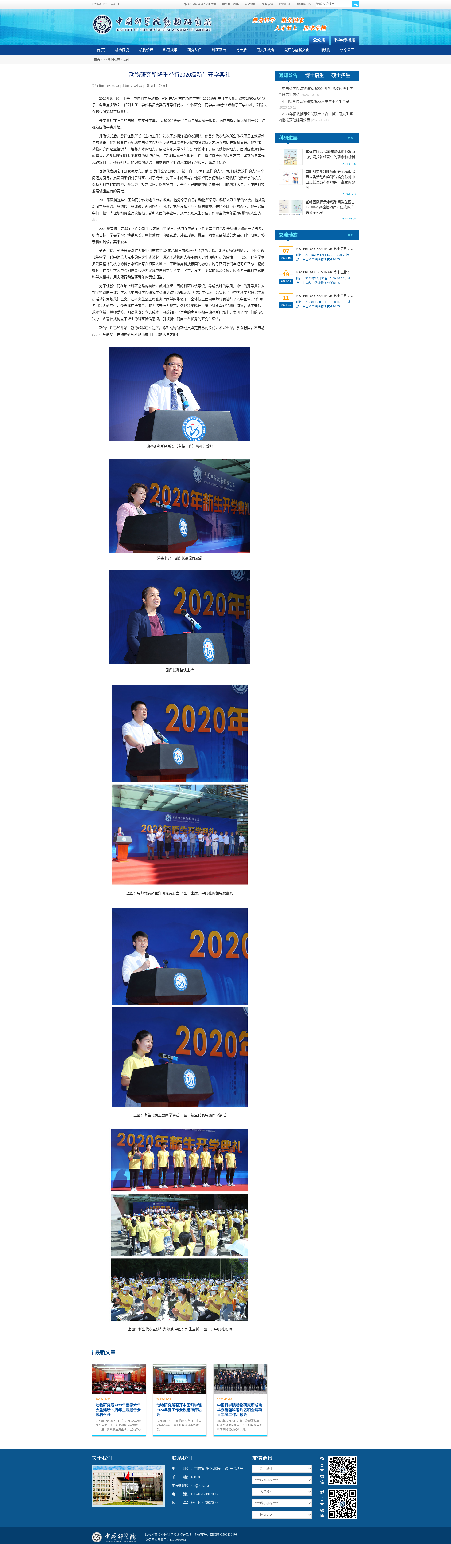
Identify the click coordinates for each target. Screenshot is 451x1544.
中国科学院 (304, 4)
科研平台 (219, 50)
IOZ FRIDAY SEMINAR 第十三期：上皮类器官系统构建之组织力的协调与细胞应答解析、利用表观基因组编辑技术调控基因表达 (325, 272)
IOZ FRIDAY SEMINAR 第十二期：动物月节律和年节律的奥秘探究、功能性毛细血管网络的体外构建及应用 (325, 296)
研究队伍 (194, 50)
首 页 (101, 50)
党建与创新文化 (296, 50)
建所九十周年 (230, 4)
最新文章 (105, 1352)
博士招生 (314, 75)
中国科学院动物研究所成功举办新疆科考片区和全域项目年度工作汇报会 (239, 1410)
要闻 (126, 59)
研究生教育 (265, 50)
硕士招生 (340, 75)
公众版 (319, 40)
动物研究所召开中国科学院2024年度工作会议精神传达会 (179, 1410)
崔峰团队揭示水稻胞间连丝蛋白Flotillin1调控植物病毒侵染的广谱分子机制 (330, 207)
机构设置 (146, 50)
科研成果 (170, 50)
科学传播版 (345, 40)
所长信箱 (267, 4)
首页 (97, 59)
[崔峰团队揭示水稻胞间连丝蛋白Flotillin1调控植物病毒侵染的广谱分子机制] (291, 207)
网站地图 (250, 4)
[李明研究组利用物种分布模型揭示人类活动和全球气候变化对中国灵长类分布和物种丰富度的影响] (291, 177)
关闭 (163, 86)
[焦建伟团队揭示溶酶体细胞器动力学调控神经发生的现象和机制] (291, 157)
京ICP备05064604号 (223, 1534)
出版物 (324, 50)
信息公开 (347, 50)
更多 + (352, 138)
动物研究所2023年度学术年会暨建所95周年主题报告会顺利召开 (118, 1410)
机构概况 (122, 50)
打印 (151, 86)
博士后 (241, 50)
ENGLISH (285, 4)
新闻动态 (114, 59)
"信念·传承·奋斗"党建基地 (200, 4)
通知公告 (288, 75)
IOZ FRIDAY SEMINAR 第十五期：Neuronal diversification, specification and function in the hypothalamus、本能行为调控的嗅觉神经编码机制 (325, 249)
